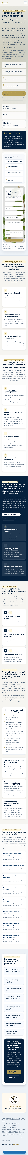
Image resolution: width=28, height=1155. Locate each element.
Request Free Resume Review (14, 240)
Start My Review (12, 1071)
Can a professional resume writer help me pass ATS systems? (13, 998)
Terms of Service (10, 1134)
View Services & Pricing (13, 99)
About (17, 1134)
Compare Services (12, 1077)
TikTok (3, 1140)
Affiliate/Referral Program (8, 1132)
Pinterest (8, 1140)
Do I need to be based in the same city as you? (13, 1016)
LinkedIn (16, 1138)
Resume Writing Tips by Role (14, 1131)
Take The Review (10, 514)
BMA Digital (16, 1144)
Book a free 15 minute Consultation (10, 1123)
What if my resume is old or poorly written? (14, 1024)
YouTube (21, 1138)
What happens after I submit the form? (12, 1032)
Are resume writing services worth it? (14, 989)
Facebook (4, 1138)
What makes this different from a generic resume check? (13, 1007)
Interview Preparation (7, 1129)
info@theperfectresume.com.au (14, 1119)
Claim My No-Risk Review (10, 93)
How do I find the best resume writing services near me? (13, 971)
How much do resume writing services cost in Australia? (12, 980)
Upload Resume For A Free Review (14, 1152)
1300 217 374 (8, 519)
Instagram (10, 1138)
